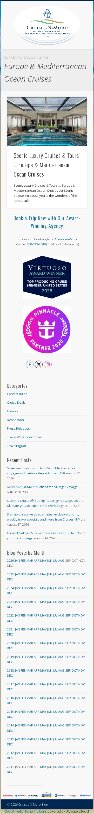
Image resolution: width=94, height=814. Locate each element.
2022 (10, 615)
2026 (10, 560)
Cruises (12, 411)
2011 (10, 766)
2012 (10, 753)
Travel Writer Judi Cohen (24, 437)
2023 (10, 601)
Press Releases (18, 428)
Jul (55, 560)
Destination (15, 420)
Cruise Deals (16, 402)
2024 (10, 588)
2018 (10, 670)
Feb (23, 560)
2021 (10, 629)
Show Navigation (83, 43)
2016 (10, 698)
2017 (10, 684)
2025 (10, 574)
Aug (61, 560)
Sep (68, 574)
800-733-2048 (36, 244)
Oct (75, 574)
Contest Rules (17, 394)
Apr (37, 560)
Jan (17, 560)
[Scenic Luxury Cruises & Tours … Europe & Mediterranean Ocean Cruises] (47, 121)
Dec (10, 579)
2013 (10, 739)
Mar (30, 560)
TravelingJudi (16, 446)
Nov (81, 574)
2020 (10, 643)
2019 (10, 657)
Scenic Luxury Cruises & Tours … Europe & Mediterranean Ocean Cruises (46, 164)
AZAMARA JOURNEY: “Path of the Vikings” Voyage (42, 487)
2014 (10, 725)
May (43, 560)
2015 (10, 711)
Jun (49, 560)
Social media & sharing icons (26, 811)
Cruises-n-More (66, 239)
